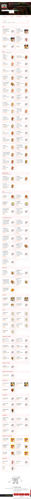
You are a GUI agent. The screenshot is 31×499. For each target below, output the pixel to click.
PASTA (26, 16)
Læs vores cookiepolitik (17, 492)
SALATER (3, 309)
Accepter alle (27, 494)
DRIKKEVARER (4, 458)
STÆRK (14, 22)
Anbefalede (21, 494)
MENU (5, 16)
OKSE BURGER (4, 415)
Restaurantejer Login (9, 495)
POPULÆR (5, 22)
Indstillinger (21, 496)
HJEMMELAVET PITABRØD (6, 336)
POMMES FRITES (4, 380)
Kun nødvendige (16, 494)
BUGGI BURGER (4, 394)
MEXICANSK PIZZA (19, 16)
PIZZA (12, 16)
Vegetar (10, 22)
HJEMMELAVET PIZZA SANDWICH (7, 371)
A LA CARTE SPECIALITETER (6, 217)
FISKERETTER (4, 267)
